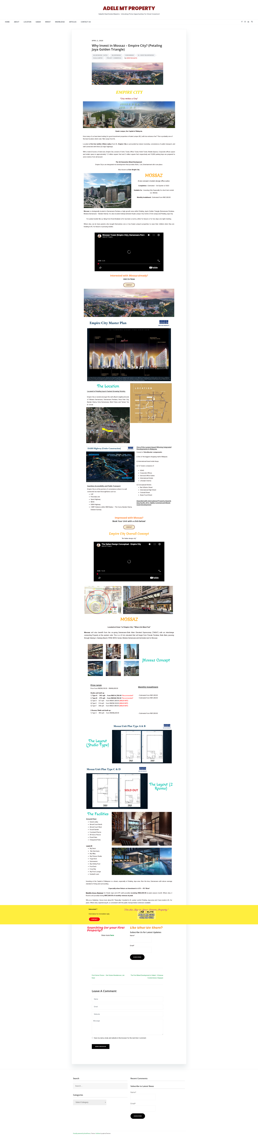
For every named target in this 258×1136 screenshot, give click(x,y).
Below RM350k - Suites (100, 55)
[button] (129, 285)
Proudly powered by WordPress (81, 1133)
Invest (48, 22)
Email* (132, 945)
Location (27, 22)
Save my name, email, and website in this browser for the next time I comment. (120, 1038)
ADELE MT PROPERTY (129, 8)
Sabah (38, 22)
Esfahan (98, 1133)
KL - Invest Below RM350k (146, 55)
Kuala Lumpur (97, 58)
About (16, 22)
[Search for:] (100, 1086)
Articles (72, 22)
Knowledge (60, 22)
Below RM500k (116, 55)
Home (7, 22)
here (112, 935)
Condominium (129, 55)
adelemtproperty (131, 58)
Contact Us (86, 22)
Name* (132, 935)
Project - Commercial (114, 58)
